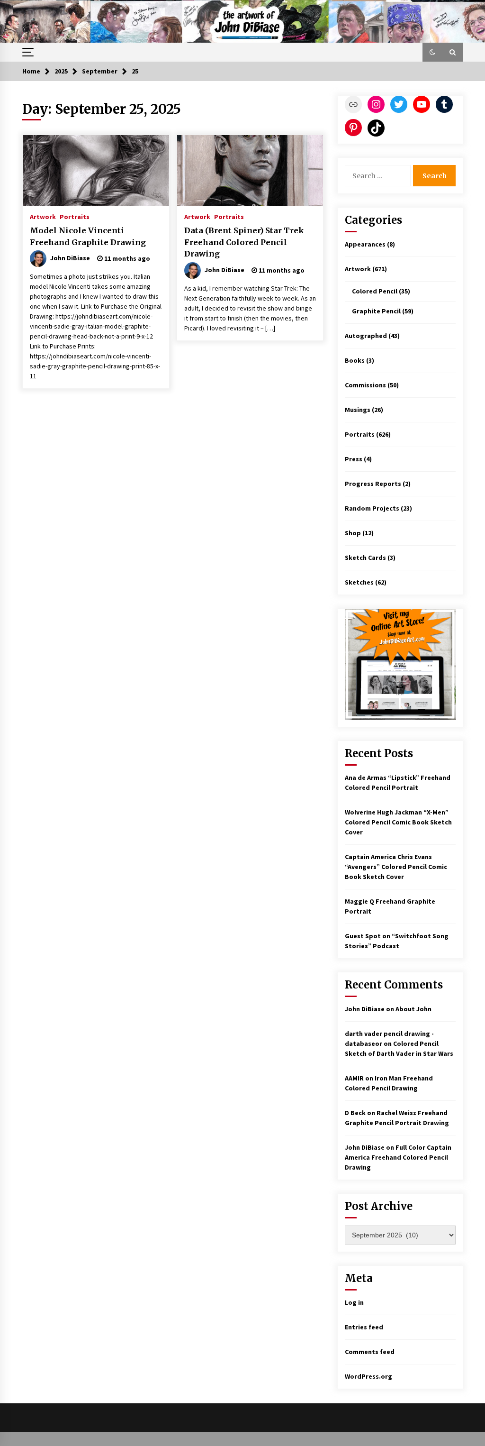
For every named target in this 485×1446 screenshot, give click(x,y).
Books (355, 360)
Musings (357, 409)
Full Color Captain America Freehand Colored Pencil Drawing (398, 1157)
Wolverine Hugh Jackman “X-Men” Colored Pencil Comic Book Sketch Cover (398, 822)
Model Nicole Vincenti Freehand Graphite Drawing (88, 236)
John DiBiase (365, 1009)
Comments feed (370, 1351)
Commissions (365, 385)
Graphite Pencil (376, 311)
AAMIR (354, 1078)
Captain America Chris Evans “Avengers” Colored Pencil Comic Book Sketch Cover (396, 866)
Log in (354, 1302)
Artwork (43, 216)
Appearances (365, 244)
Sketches (359, 582)
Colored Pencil (374, 291)
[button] (432, 52)
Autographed (366, 335)
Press (353, 459)
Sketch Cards (365, 557)
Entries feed (364, 1327)
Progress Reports (373, 483)
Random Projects (372, 508)
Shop (353, 533)
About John (413, 1009)
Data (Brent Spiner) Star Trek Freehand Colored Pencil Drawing (244, 242)
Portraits (75, 216)
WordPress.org (368, 1376)
